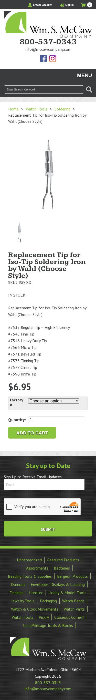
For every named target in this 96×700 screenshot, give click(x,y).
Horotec (36, 592)
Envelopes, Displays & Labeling (58, 584)
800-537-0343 (48, 42)
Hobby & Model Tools (67, 592)
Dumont (18, 584)
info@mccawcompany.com (48, 49)
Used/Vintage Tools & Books (48, 625)
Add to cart (32, 432)
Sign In (69, 5)
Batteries (62, 568)
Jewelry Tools (23, 600)
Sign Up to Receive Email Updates (33, 477)
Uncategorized (29, 559)
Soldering (62, 108)
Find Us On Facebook (44, 59)
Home (13, 108)
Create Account (42, 5)
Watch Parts (74, 609)
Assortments (37, 568)
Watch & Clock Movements (34, 609)
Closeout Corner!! (69, 617)
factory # (16, 402)
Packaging (48, 600)
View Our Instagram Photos (52, 59)
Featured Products (63, 559)
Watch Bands (73, 600)
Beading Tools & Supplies (30, 576)
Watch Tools (36, 108)
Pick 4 (44, 617)
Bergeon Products (72, 576)
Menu (84, 75)
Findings (16, 592)
